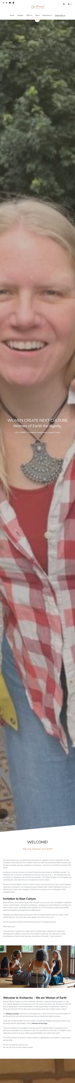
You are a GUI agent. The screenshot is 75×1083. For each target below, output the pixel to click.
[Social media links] (3, 3)
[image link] (37, 7)
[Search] (64, 4)
